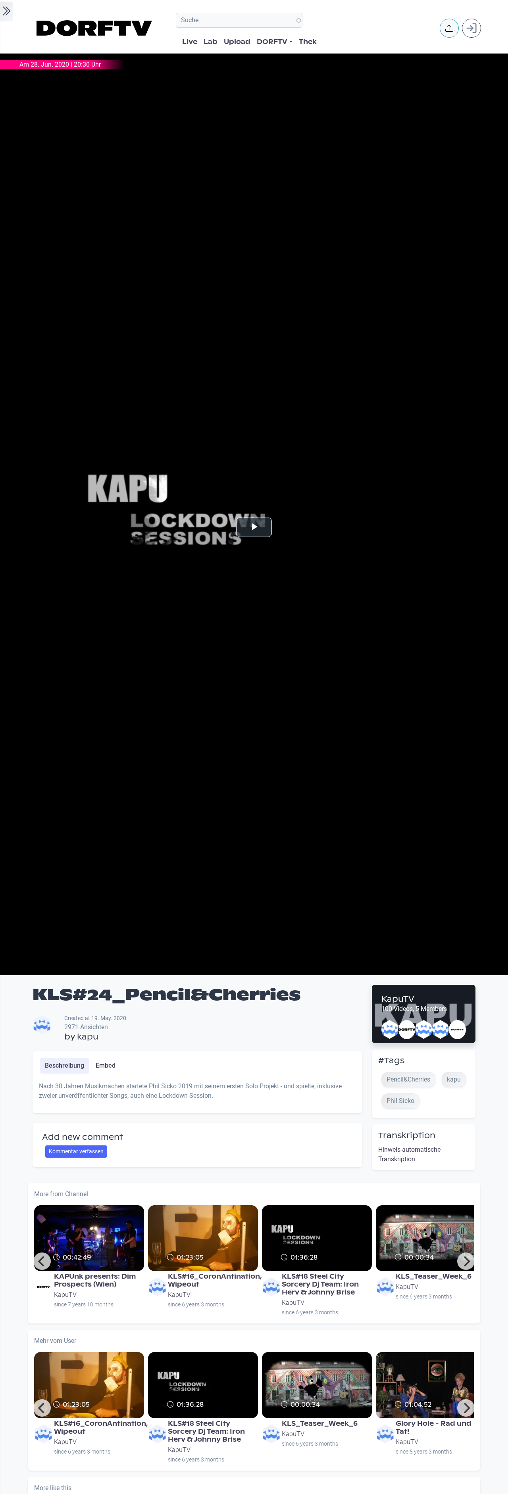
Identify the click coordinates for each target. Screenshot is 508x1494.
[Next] (466, 1261)
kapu (87, 1037)
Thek (308, 42)
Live (189, 42)
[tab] (64, 1066)
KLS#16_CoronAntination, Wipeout (215, 1280)
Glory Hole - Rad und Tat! (433, 1427)
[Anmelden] (471, 28)
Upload (237, 42)
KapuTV (397, 999)
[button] (449, 28)
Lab (210, 42)
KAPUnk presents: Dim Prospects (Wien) (95, 1280)
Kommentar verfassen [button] (76, 1151)
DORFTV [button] (272, 42)
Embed (105, 1065)
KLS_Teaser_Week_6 (433, 1276)
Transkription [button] (406, 1135)
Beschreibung (64, 1065)
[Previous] (42, 1261)
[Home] (95, 28)
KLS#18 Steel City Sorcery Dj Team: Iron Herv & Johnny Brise (320, 1284)
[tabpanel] (197, 1094)
